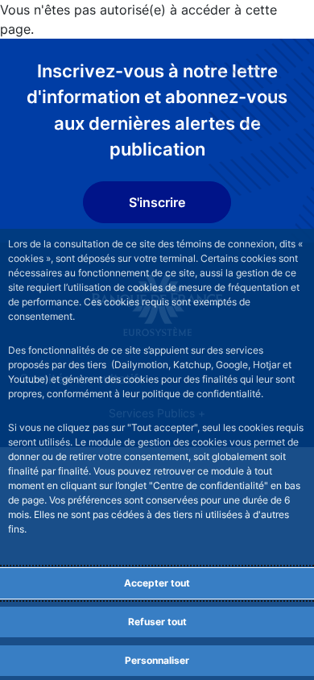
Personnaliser (157, 660)
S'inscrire (157, 202)
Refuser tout (157, 622)
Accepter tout (157, 583)
